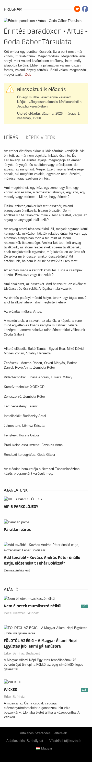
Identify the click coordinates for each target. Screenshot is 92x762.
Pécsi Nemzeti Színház (21, 613)
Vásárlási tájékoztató (64, 741)
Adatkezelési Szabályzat (24, 741)
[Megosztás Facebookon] (85, 9)
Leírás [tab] (11, 137)
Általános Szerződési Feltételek (43, 733)
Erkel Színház (14, 697)
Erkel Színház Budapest (22, 653)
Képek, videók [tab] (40, 137)
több (28, 74)
